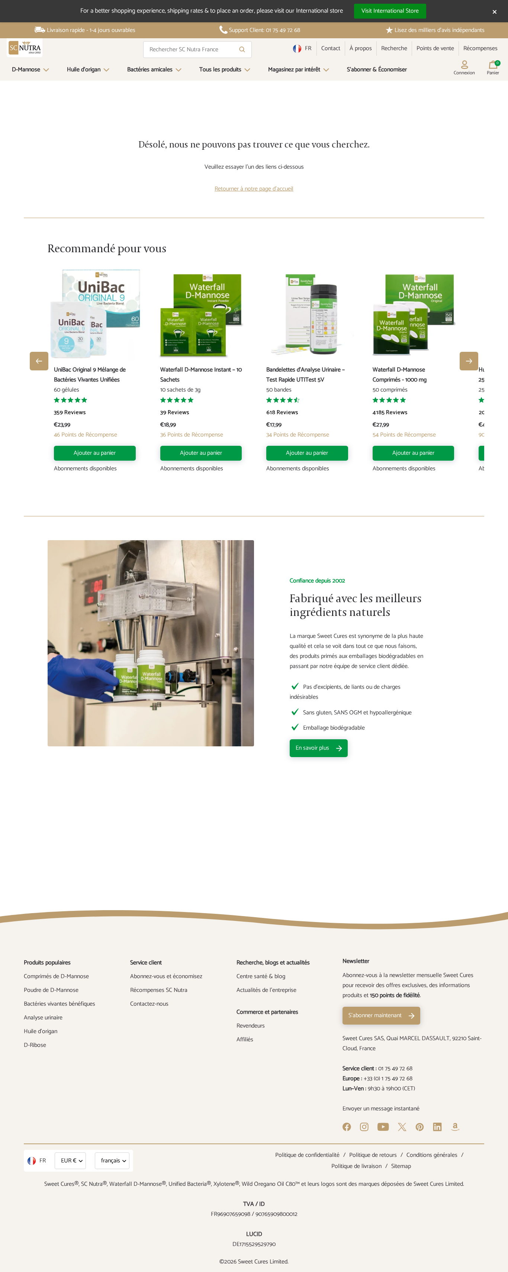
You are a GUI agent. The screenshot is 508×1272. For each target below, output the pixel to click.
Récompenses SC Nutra (158, 990)
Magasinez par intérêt (294, 70)
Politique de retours (373, 1155)
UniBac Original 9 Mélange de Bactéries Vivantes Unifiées (90, 375)
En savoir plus (312, 748)
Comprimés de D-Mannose (56, 976)
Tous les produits (220, 70)
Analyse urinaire (43, 1018)
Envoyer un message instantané (381, 1109)
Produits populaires (47, 963)
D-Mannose (26, 70)
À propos (361, 48)
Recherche (394, 48)
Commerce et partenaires (267, 1012)
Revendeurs (251, 1026)
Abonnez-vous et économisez (166, 976)
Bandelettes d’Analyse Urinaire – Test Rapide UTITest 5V (305, 375)
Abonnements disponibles (85, 469)
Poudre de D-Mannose (51, 990)
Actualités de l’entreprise (266, 990)
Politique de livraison (356, 1166)
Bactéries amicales (150, 70)
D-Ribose (35, 1045)
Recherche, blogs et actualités (273, 963)
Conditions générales (431, 1155)
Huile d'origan (83, 70)
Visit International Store (390, 11)
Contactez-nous (149, 1004)
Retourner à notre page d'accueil (254, 189)
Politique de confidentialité (307, 1155)
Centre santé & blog (261, 976)
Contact (330, 48)
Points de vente (435, 48)
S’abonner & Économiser (377, 70)
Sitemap (401, 1166)
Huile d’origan (40, 1031)
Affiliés (245, 1040)
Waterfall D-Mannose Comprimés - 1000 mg (400, 375)
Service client (146, 963)
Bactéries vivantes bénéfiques (59, 1004)
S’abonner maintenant (375, 1015)
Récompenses (480, 48)
